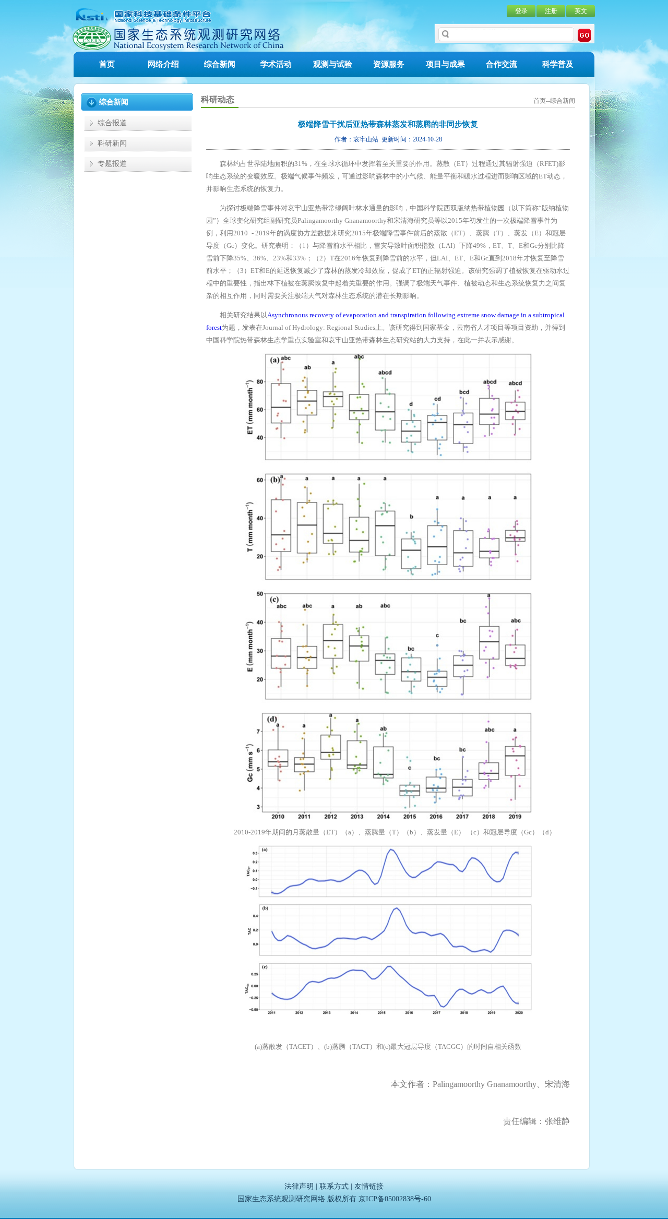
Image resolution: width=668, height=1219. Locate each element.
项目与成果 (445, 64)
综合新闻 (219, 64)
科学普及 (558, 64)
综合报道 (112, 123)
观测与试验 (332, 64)
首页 (107, 64)
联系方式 (334, 1186)
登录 (521, 11)
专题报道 (112, 164)
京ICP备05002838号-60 (395, 1199)
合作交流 (501, 64)
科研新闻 (112, 143)
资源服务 (388, 64)
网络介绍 (163, 64)
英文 (581, 11)
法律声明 (299, 1186)
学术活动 (276, 64)
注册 (551, 11)
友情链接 (369, 1186)
